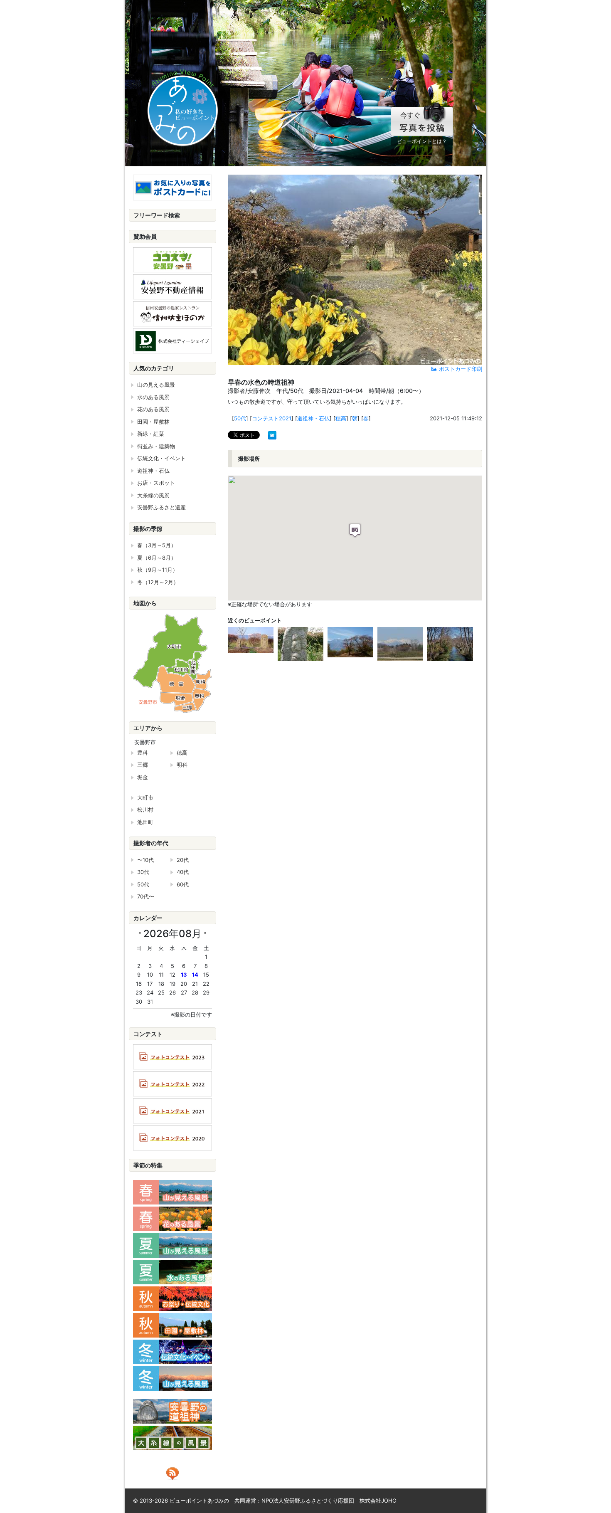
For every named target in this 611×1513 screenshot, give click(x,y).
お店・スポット (156, 482)
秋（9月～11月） (157, 569)
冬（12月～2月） (158, 582)
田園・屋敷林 (153, 421)
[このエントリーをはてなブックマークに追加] (272, 434)
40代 (183, 872)
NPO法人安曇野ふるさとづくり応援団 (307, 1500)
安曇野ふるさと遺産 (161, 507)
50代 (240, 418)
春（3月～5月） (156, 545)
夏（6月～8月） (156, 557)
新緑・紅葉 (150, 433)
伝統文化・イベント (161, 458)
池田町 (145, 822)
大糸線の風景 (153, 495)
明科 (182, 764)
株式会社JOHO (378, 1500)
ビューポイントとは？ (422, 141)
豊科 (142, 752)
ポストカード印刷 (459, 368)
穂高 (340, 418)
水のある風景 (153, 397)
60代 (183, 884)
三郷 (142, 764)
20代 (183, 859)
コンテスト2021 (271, 418)
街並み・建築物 (156, 446)
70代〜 (145, 896)
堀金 (142, 777)
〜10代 (145, 859)
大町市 (145, 797)
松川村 (145, 809)
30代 (143, 872)
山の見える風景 (156, 384)
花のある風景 (153, 409)
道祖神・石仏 (313, 418)
